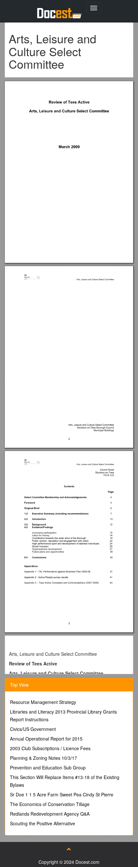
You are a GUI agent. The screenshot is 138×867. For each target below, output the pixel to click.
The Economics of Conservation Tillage (50, 804)
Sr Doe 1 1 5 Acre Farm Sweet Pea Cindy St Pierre (61, 794)
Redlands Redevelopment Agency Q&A (50, 814)
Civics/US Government (33, 729)
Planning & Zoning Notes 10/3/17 (43, 758)
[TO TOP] (69, 849)
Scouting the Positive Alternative (42, 823)
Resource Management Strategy (43, 702)
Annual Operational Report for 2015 (46, 738)
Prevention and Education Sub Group (48, 767)
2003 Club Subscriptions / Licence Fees (50, 748)
